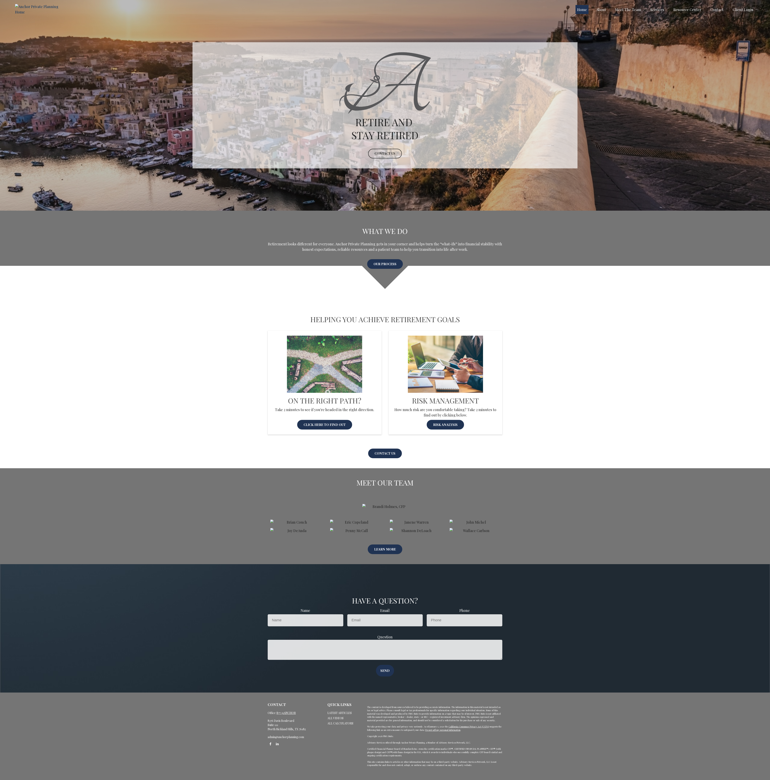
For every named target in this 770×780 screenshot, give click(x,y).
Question (385, 637)
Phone (464, 610)
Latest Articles (339, 713)
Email (385, 610)
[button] (582, 9)
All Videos (335, 718)
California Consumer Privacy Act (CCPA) (469, 726)
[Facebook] (270, 743)
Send (385, 670)
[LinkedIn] (277, 743)
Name (305, 610)
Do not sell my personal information (442, 729)
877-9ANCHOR (286, 713)
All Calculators (340, 723)
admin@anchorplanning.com (286, 737)
